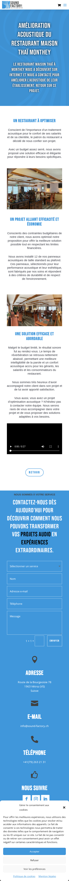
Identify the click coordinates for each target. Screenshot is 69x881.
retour (34, 472)
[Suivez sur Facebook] (27, 799)
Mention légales (47, 876)
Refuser (34, 860)
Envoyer (55, 640)
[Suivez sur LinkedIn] (45, 799)
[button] (64, 807)
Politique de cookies (24, 876)
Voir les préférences (34, 869)
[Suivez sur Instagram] (36, 799)
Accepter (34, 851)
